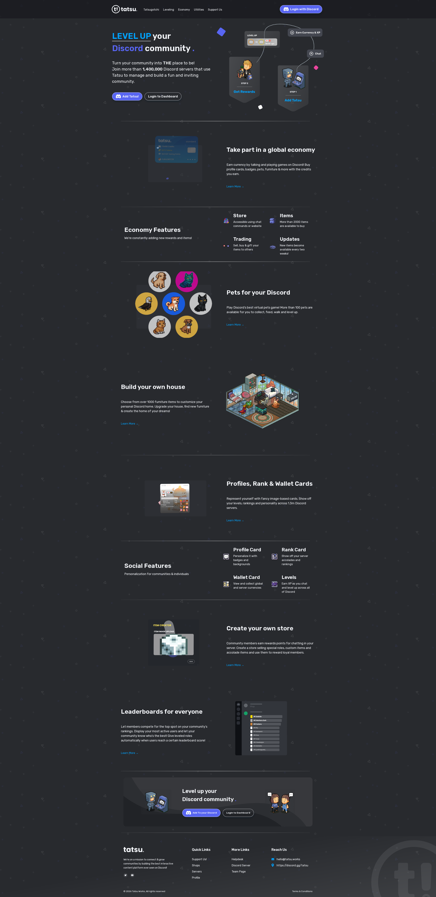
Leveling (168, 9)
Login (304, 9)
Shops (196, 865)
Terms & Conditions (302, 891)
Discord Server (241, 865)
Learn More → (235, 186)
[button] (173, 164)
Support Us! (199, 859)
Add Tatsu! (130, 96)
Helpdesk (237, 859)
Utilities (199, 9)
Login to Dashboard (163, 96)
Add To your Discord (205, 812)
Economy (184, 9)
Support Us (215, 9)
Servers (197, 871)
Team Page (239, 871)
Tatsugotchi (151, 9)
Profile (196, 877)
